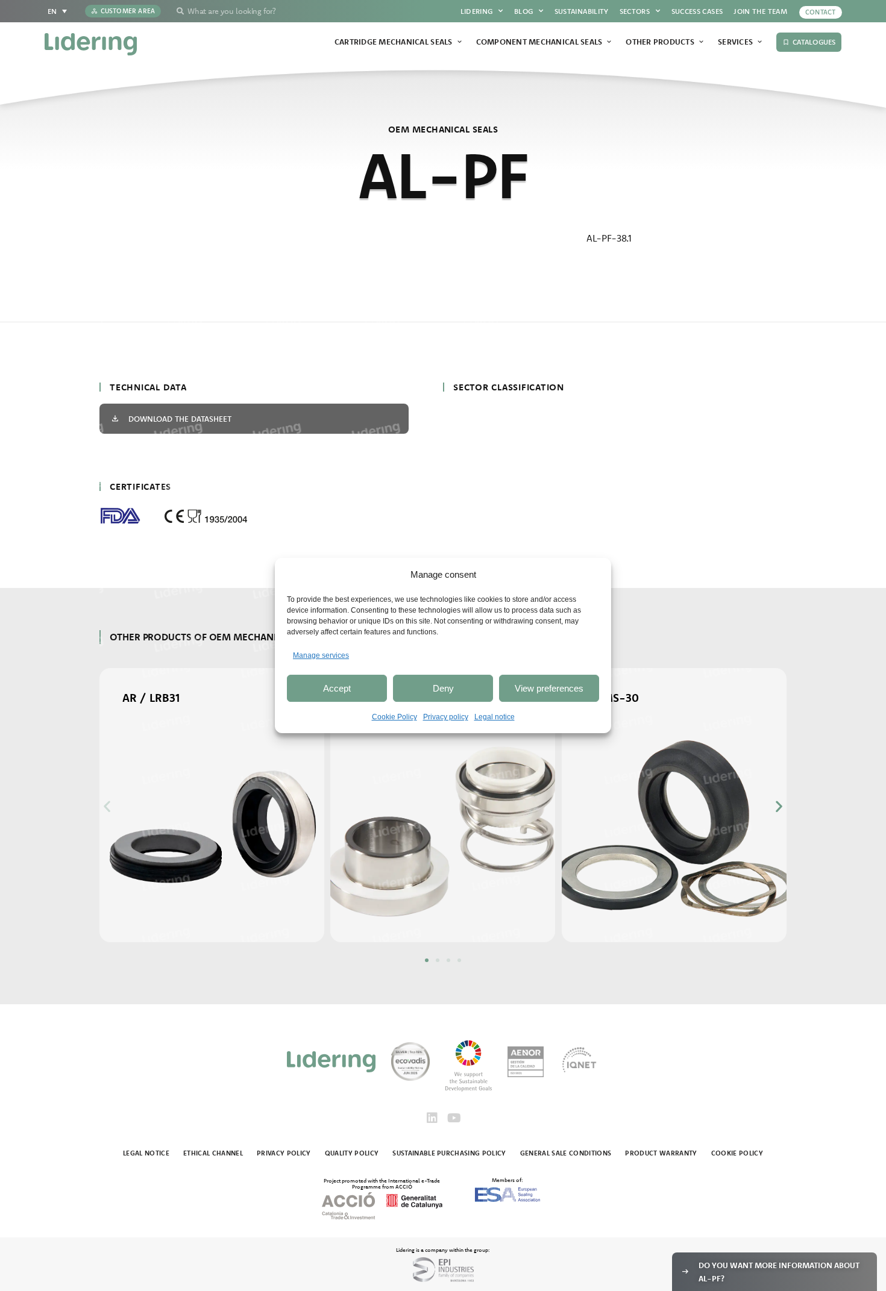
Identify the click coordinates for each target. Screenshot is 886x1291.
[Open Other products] (701, 42)
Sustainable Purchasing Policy (449, 1153)
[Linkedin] (432, 1118)
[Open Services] (760, 42)
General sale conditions (566, 1153)
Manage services (321, 655)
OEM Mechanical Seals (443, 129)
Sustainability (582, 11)
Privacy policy (445, 717)
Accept (337, 688)
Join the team (760, 11)
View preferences (549, 688)
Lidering (476, 11)
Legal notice (494, 717)
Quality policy (352, 1153)
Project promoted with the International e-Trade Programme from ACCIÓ (382, 1183)
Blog (523, 11)
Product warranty (661, 1153)
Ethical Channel (213, 1153)
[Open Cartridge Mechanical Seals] (459, 42)
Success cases (697, 11)
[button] (107, 805)
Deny (443, 688)
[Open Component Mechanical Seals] (609, 42)
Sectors (635, 11)
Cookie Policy (394, 717)
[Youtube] (454, 1118)
